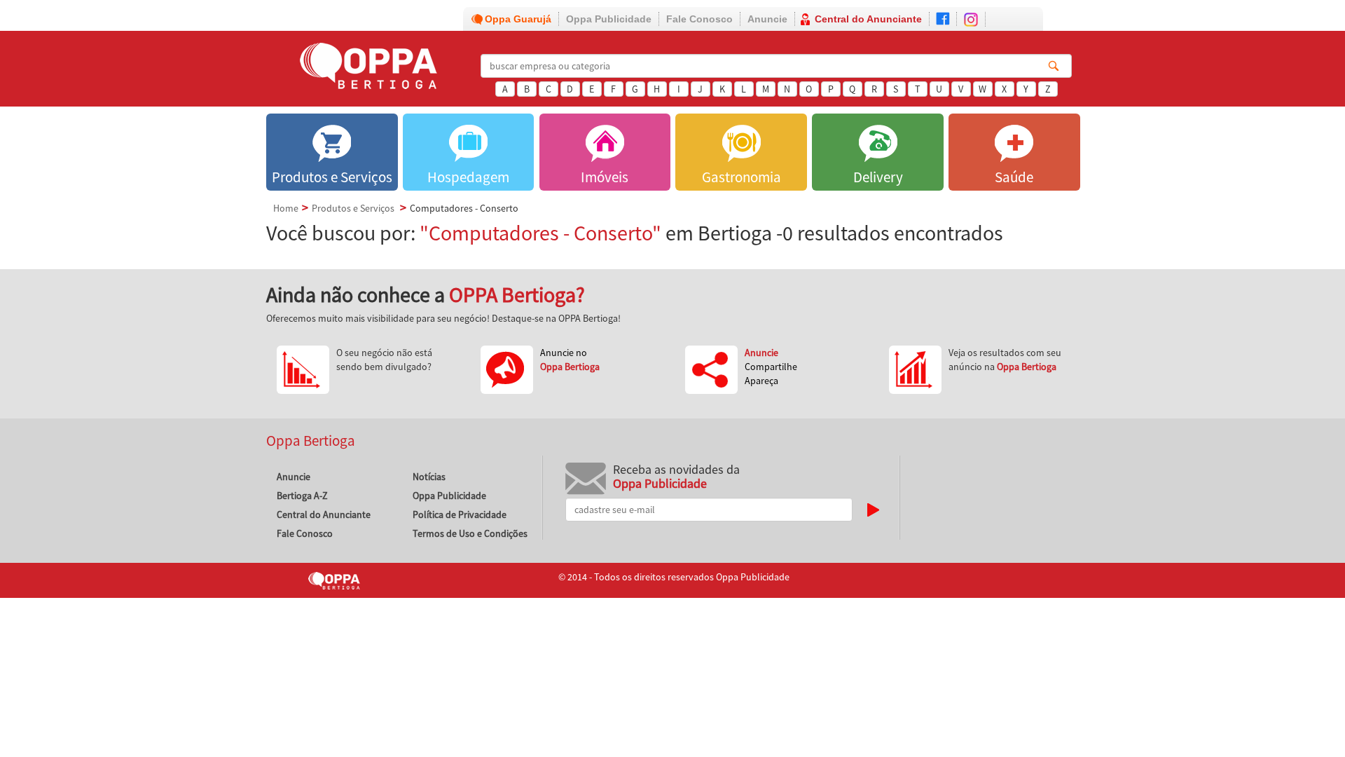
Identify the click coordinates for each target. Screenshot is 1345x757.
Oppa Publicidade (608, 19)
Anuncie (767, 19)
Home (285, 208)
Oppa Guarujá (518, 19)
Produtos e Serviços (353, 208)
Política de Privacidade (459, 514)
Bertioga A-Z (302, 495)
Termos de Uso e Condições (470, 533)
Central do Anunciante (868, 19)
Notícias (429, 476)
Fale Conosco (699, 19)
